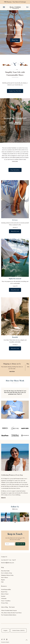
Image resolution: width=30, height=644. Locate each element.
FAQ (2, 582)
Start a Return (4, 577)
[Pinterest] (4, 639)
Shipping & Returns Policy (7, 575)
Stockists (3, 596)
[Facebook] (1, 639)
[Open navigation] (4, 7)
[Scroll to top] (26, 640)
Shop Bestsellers (15, 169)
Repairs (3, 579)
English (5, 630)
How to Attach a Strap (6, 573)
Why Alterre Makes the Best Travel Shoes (11, 612)
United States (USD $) (18, 630)
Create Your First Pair (15, 91)
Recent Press (4, 591)
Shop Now (15, 40)
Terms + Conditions (5, 600)
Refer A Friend (4, 594)
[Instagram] (6, 639)
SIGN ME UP (20, 544)
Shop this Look (15, 231)
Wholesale (3, 598)
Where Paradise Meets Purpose (9, 610)
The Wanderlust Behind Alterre (8, 615)
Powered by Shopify (5, 642)
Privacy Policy (4, 603)
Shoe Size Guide (5, 570)
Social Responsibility (6, 589)
